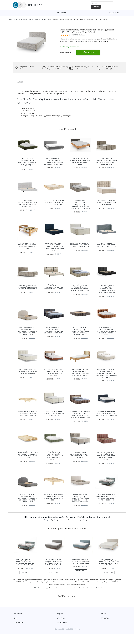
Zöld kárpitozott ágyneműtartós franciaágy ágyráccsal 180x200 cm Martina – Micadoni (27, 162)
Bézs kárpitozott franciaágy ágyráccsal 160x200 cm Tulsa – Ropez (53, 287)
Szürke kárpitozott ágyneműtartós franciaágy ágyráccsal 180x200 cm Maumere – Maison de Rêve (27, 498)
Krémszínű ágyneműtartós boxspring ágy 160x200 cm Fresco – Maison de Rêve (80, 244)
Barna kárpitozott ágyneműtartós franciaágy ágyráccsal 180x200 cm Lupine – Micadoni (106, 331)
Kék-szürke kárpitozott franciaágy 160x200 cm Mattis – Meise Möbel (81, 561)
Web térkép (61, 13)
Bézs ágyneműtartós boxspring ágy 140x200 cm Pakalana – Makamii (27, 371)
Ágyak (50, 19)
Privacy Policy (114, 13)
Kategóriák (24, 19)
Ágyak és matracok (40, 19)
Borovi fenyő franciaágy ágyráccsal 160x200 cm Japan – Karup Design (27, 413)
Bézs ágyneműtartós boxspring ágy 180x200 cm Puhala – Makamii (54, 413)
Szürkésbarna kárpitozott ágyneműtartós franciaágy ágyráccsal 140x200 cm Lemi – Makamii (80, 204)
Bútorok (31, 19)
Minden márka (18, 614)
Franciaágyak (78, 520)
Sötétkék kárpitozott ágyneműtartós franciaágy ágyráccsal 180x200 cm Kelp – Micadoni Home (54, 246)
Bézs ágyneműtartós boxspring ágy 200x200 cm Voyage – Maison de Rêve (27, 287)
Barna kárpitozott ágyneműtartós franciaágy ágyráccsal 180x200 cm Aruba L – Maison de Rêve (80, 331)
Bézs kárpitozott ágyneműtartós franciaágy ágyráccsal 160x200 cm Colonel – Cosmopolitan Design (80, 498)
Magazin (60, 614)
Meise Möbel (78, 41)
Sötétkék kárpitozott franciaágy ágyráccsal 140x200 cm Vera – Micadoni (106, 413)
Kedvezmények (19, 622)
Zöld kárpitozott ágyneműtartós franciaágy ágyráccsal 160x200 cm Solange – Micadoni (54, 455)
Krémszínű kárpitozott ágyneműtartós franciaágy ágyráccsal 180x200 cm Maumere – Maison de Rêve (27, 331)
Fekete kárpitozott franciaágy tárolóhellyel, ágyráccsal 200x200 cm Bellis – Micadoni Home (106, 288)
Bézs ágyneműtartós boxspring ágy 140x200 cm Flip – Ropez (106, 202)
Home (10, 19)
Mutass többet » (103, 41)
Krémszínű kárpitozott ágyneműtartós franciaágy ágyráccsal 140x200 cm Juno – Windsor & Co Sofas (106, 373)
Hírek (15, 618)
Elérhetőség (105, 618)
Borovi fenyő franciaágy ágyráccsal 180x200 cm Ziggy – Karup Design (54, 202)
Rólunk (103, 614)
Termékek (17, 19)
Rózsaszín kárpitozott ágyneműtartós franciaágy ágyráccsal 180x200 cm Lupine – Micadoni (106, 455)
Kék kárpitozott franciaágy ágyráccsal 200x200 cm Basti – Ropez (106, 244)
